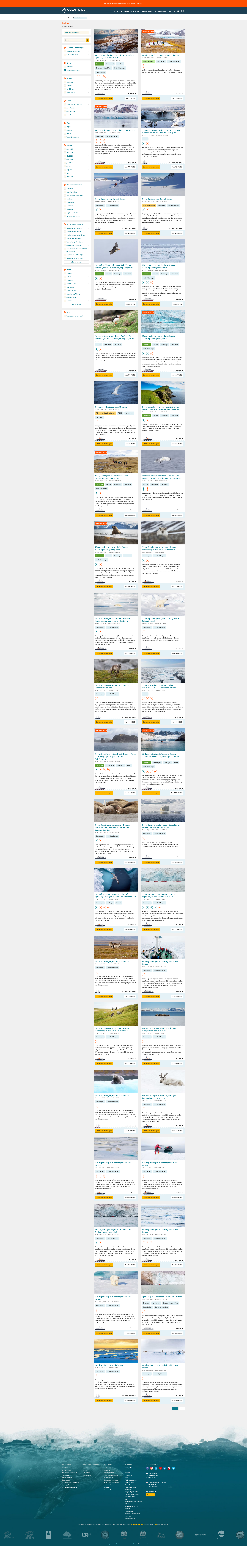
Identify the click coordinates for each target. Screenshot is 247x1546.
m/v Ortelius (179, 93)
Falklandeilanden (67, 1477)
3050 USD (130, 167)
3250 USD (177, 1063)
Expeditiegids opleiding (132, 1494)
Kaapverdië (65, 1475)
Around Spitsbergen (174, 61)
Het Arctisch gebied (131, 11)
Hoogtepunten (160, 11)
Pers (126, 1477)
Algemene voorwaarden (132, 1513)
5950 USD (177, 653)
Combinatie (99, 64)
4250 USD (177, 167)
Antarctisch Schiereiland (69, 1472)
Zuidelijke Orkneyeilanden (70, 1487)
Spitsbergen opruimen (111, 1480)
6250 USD (177, 996)
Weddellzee (65, 1468)
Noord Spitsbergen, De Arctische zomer (112, 961)
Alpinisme (107, 1470)
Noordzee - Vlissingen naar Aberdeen (111, 407)
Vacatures (128, 1508)
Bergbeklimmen (109, 1472)
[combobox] (76, 32)
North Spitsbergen (112, 205)
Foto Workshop (108, 1477)
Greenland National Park (103, 68)
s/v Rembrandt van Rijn (176, 162)
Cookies (133, 1544)
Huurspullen (128, 1468)
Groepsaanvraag (130, 1518)
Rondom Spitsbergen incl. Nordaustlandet (160, 55)
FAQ (126, 1470)
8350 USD (130, 1400)
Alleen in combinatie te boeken (105, 413)
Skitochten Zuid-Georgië (111, 1482)
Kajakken (107, 1487)
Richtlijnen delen (130, 1496)
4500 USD (130, 233)
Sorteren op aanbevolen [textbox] (72, 32)
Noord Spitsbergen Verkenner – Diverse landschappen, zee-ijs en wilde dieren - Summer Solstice (112, 827)
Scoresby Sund (147, 1307)
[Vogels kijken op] (96, 278)
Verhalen (127, 1472)
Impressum (128, 1516)
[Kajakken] (147, 282)
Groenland (120, 64)
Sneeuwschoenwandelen (111, 1490)
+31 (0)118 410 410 (152, 1476)
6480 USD (177, 375)
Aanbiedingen (147, 11)
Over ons (171, 11)
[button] (76, 47)
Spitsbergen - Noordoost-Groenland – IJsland (162, 1297)
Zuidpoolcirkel (66, 1470)
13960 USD (176, 793)
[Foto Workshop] (151, 907)
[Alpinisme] (96, 209)
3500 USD (130, 929)
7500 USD (130, 1131)
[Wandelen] (143, 143)
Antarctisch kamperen (111, 1475)
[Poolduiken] (96, 1243)
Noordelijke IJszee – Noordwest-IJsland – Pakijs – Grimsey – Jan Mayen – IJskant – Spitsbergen (115, 756)
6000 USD (177, 98)
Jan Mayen (127, 274)
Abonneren (150, 1495)
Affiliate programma (131, 1480)
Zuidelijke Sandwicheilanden (71, 1482)
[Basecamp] (155, 907)
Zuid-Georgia (66, 1480)
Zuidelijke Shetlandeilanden (70, 1485)
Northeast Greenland (161, 1307)
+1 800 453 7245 (151, 1485)
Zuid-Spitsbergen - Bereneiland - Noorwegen (115, 130)
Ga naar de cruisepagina (104, 98)
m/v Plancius (132, 93)
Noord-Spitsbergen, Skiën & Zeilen (110, 199)
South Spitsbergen (119, 68)
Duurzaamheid (129, 1482)
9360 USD (130, 515)
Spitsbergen (161, 61)
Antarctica (118, 11)
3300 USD (130, 375)
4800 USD (177, 586)
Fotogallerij (128, 1475)
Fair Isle (108, 274)
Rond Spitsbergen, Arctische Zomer (110, 1365)
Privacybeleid (129, 1511)
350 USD (130, 444)
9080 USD (130, 586)
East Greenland (100, 72)
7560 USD (130, 793)
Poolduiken (107, 1468)
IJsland (145, 139)
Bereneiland (110, 64)
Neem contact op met (131, 1506)
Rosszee (65, 1490)
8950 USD (177, 1333)
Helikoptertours (108, 1485)
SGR (126, 1499)
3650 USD (177, 444)
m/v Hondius (132, 299)
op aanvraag (130, 98)
